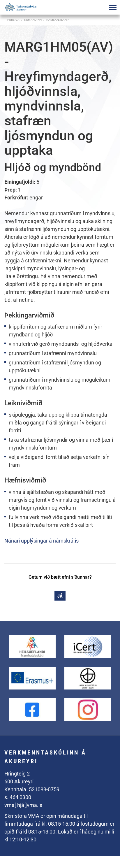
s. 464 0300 (17, 797)
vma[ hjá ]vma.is (23, 805)
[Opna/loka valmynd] (112, 7)
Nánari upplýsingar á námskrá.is (41, 541)
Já (60, 596)
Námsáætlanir (57, 19)
